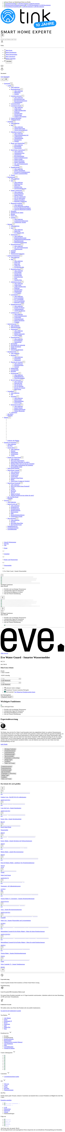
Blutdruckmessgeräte (19, 409)
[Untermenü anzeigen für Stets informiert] (17, 518)
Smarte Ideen (10, 447)
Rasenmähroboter (15, 89)
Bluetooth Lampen (19, 302)
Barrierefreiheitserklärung (17, 515)
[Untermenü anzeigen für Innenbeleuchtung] (21, 269)
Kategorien (7, 83)
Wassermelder (18, 148)
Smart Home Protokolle (13, 483)
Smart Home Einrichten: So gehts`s (20, 462)
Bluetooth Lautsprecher (20, 201)
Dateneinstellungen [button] (9, 1113)
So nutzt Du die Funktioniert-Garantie (11, 1010)
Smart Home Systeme (13, 470)
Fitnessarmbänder (19, 401)
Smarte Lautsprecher (16, 190)
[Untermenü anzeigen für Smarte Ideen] (15, 448)
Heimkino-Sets (18, 187)
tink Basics (10, 414)
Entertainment (11, 177)
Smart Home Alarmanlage (18, 150)
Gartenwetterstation (16, 118)
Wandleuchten (18, 275)
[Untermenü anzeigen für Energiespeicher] (20, 337)
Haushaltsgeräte (11, 351)
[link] (5, 548)
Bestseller (10, 415)
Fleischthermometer (19, 378)
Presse (5, 1087)
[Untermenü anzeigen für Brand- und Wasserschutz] (25, 143)
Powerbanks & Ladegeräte (18, 345)
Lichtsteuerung (15, 312)
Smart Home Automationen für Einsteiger (22, 465)
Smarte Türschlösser (19, 170)
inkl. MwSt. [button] (4, 664)
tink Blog (9, 445)
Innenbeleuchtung (15, 269)
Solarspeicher (17, 342)
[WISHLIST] (32, 66)
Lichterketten (17, 292)
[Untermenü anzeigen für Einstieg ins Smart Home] (22, 457)
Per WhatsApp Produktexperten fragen (24, 692)
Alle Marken (7, 1018)
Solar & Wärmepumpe (10, 542)
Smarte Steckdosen (19, 160)
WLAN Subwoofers (19, 198)
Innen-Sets (17, 264)
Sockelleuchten (18, 113)
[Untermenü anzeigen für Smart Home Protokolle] (21, 483)
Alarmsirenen (17, 154)
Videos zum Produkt (6, 779)
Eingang (13, 451)
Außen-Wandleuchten (20, 110)
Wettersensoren (18, 249)
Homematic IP (8, 1021)
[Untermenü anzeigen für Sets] (14, 125)
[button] (32, 51)
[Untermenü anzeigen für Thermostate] (18, 234)
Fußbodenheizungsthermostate (22, 239)
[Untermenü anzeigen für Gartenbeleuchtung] (22, 106)
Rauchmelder (17, 146)
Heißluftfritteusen (19, 376)
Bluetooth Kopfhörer (16, 203)
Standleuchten (18, 280)
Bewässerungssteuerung (20, 100)
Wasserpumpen (18, 102)
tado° (5, 1025)
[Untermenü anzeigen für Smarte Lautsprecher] (23, 190)
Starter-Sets (17, 231)
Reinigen (13, 355)
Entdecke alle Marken (13, 440)
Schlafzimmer (14, 454)
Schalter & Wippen (19, 307)
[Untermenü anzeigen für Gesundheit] (15, 391)
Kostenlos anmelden (6, 1100)
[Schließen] (6, 79)
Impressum (7, 1110)
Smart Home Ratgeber (13, 468)
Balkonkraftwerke (15, 327)
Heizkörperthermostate (20, 238)
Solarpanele (17, 332)
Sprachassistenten (19, 193)
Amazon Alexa (15, 473)
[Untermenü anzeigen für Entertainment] (16, 177)
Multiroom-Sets (18, 184)
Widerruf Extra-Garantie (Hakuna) (13, 1042)
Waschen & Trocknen (16, 362)
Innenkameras (18, 139)
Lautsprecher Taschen (20, 222)
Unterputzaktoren (19, 309)
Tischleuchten (18, 274)
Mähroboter (17, 92)
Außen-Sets (17, 265)
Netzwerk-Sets (18, 383)
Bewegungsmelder (19, 156)
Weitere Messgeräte (19, 411)
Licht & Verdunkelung (13, 255)
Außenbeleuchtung (16, 282)
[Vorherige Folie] (3, 597)
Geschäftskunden (12, 529)
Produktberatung (15, 509)
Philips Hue (7, 1027)
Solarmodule (14, 329)
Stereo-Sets (17, 185)
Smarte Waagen (18, 408)
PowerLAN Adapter (19, 388)
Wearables (13, 396)
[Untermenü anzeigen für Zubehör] (16, 217)
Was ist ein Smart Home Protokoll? (20, 486)
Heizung (9, 224)
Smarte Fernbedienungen (21, 157)
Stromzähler (14, 343)
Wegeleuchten (18, 115)
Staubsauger (17, 360)
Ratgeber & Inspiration (10, 442)
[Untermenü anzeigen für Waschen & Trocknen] (23, 362)
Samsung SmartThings (17, 478)
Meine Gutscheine (10, 58)
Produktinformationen (6, 766)
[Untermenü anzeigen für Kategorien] (11, 83)
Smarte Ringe (17, 402)
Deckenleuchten (18, 277)
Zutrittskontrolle (15, 167)
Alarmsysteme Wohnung (20, 130)
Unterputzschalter (19, 319)
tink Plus (13, 521)
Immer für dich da (12, 504)
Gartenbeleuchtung (16, 105)
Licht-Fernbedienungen (20, 316)
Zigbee (13, 488)
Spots (15, 278)
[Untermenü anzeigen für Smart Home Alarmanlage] (26, 150)
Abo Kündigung (8, 1043)
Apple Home (14, 476)
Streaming (13, 211)
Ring (5, 1028)
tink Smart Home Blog (17, 523)
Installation (4, 777)
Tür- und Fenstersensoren (21, 164)
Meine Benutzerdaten (11, 54)
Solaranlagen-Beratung (17, 349)
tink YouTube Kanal (16, 524)
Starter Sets (17, 262)
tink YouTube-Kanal (12, 497)
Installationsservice (12, 526)
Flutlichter (17, 112)
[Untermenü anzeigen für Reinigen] (17, 355)
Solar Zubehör (18, 335)
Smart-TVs (14, 215)
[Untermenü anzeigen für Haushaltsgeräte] (17, 352)
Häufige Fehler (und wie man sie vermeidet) (22, 463)
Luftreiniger (14, 412)
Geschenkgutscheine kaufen (11, 1076)
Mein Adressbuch (10, 56)
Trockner (16, 366)
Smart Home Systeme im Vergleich (20, 481)
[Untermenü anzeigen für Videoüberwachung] (22, 132)
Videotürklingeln (18, 138)
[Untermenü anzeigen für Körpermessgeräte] (21, 405)
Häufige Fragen (5, 775)
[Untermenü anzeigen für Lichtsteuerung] (20, 313)
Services (6, 500)
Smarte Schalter (18, 159)
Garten (9, 85)
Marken (6, 417)
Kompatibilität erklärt (16, 466)
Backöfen (13, 371)
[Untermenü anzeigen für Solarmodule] (19, 329)
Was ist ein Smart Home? (17, 460)
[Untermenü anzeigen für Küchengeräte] (19, 373)
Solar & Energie (11, 324)
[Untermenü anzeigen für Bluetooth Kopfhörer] (23, 203)
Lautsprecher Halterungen (21, 221)
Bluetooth (13, 491)
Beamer (13, 214)
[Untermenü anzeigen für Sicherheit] (14, 121)
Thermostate (14, 234)
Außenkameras (18, 136)
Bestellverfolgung (15, 510)
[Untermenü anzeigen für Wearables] (17, 396)
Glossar (6, 1112)
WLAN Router (18, 384)
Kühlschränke (14, 368)
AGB (5, 1107)
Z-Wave (13, 489)
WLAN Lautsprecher (20, 196)
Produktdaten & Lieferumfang (8, 773)
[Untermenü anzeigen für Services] (10, 500)
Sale (5, 545)
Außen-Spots (17, 109)
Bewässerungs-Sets (19, 99)
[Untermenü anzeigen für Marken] (9, 417)
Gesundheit (10, 391)
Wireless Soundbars (19, 199)
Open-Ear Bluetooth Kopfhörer (22, 209)
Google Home (14, 475)
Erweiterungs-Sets (19, 232)
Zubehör (16, 94)
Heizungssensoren (16, 244)
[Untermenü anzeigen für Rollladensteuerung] (22, 304)
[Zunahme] (20, 679)
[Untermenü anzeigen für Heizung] (13, 224)
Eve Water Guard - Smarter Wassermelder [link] (15, 571)
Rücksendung (14, 512)
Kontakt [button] (6, 1036)
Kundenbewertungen (6, 770)
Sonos (5, 1019)
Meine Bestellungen (11, 52)
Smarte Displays (18, 195)
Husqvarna (7, 1024)
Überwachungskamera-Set (21, 135)
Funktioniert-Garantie (16, 516)
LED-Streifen (17, 272)
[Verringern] (2, 679)
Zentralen (16, 165)
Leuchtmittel (14, 294)
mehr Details (4, 744)
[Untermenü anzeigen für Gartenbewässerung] (22, 96)
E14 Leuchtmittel (18, 298)
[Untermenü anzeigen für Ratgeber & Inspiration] (17, 442)
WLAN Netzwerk (16, 380)
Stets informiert (11, 518)
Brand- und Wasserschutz (17, 143)
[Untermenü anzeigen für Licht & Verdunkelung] (20, 256)
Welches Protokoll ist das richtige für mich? (22, 495)
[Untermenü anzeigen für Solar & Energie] (17, 324)
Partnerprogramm (8, 1090)
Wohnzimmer (14, 452)
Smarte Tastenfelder (19, 162)
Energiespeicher (15, 337)
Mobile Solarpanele (19, 334)
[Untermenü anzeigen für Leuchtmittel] (19, 295)
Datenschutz (7, 1109)
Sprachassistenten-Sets (20, 188)
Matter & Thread (15, 494)
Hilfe (12, 513)
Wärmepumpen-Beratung (17, 253)
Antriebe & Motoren (19, 310)
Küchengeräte (14, 373)
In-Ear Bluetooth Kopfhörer (21, 206)
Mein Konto (9, 50)
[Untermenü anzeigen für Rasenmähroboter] (21, 89)
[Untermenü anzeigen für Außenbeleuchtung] (22, 282)
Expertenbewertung (6, 768)
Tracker (13, 175)
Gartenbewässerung (16, 96)
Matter (12, 479)
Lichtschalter (17, 317)
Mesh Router (17, 389)
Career (6, 1085)
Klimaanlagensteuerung (20, 242)
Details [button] (2, 671)
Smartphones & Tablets (17, 212)
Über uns (6, 1084)
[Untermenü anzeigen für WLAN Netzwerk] (22, 380)
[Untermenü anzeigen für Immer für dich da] (18, 504)
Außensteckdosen (15, 119)
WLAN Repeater (18, 386)
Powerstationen (18, 340)
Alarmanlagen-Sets (19, 153)
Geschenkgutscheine (12, 527)
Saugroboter (17, 358)
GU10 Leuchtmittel (19, 301)
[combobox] (8, 39)
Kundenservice (15, 507)
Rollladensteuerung (16, 304)
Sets (12, 125)
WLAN (13, 492)
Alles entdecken (15, 87)
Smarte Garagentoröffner (21, 173)
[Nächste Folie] (3, 608)
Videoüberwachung (16, 132)
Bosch (5, 1022)
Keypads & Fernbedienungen (22, 172)
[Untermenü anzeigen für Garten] (12, 85)
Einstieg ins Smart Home (14, 457)
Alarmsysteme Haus (19, 128)
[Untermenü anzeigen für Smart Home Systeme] (20, 470)
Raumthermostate (19, 241)
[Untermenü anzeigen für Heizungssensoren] (22, 244)
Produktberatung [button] (5, 985)
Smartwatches (18, 399)
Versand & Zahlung (9, 1048)
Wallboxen (14, 348)
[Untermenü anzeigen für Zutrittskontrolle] (20, 167)
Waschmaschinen (18, 365)
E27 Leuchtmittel (18, 299)
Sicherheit (10, 121)
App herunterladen (5, 771)
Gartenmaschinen (15, 103)
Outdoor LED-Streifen (20, 116)
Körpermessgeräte (15, 404)
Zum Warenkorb (5, 76)
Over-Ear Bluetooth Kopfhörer (22, 208)
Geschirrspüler (15, 370)
